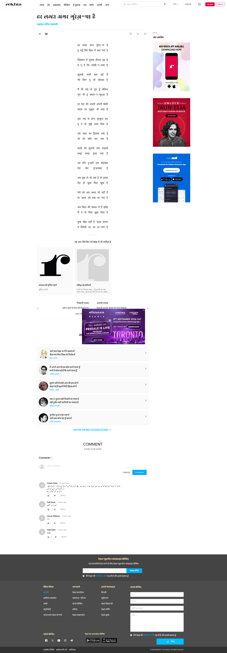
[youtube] (59, 640)
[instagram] (65, 640)
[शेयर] (137, 33)
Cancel (126, 472)
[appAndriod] (92, 640)
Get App (210, 4)
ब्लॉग (91, 4)
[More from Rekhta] (199, 4)
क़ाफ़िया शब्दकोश (49, 598)
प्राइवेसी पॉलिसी (48, 650)
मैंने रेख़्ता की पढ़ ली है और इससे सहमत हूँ (107, 576)
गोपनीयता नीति (101, 576)
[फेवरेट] (145, 33)
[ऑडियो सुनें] (40, 33)
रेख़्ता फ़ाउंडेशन (78, 592)
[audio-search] (165, 4)
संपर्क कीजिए (77, 604)
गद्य (84, 4)
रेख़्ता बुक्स (105, 615)
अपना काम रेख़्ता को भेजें (52, 615)
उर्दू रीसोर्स (47, 609)
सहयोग (46, 592)
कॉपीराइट (72, 650)
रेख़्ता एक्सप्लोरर (78, 615)
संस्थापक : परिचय (79, 598)
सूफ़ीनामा (104, 598)
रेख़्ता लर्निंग (105, 609)
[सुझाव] (131, 33)
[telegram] (71, 640)
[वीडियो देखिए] (46, 33)
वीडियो (67, 4)
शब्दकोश (57, 4)
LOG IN (188, 4)
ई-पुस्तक (76, 4)
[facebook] (46, 640)
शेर (48, 4)
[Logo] (13, 4)
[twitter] (52, 640)
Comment (139, 472)
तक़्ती (45, 604)
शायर (42, 4)
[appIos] (109, 640)
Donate (220, 4)
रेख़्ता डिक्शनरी (107, 604)
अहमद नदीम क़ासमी (47, 24)
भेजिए (173, 641)
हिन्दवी (103, 592)
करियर (75, 609)
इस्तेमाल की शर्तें (61, 650)
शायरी (99, 4)
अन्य (107, 4)
